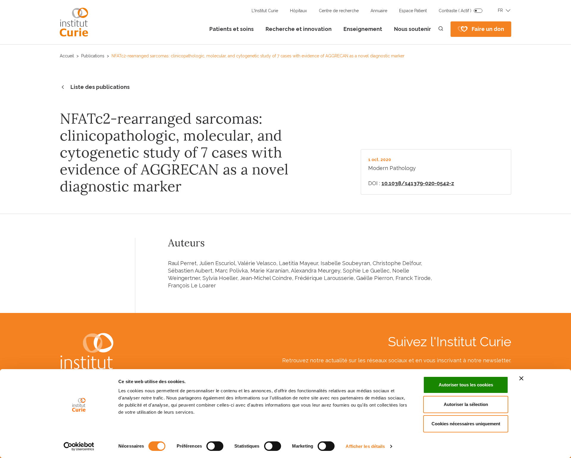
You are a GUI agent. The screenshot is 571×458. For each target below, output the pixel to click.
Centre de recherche (339, 10)
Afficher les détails (365, 446)
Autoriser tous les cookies (466, 384)
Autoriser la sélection (466, 404)
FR (500, 10)
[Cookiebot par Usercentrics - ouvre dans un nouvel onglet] (79, 446)
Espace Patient (413, 10)
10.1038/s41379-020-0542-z (418, 183)
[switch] (214, 446)
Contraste (455, 10)
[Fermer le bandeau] (521, 378)
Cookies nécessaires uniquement (466, 423)
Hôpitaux (298, 10)
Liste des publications (100, 87)
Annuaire (379, 10)
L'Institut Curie (265, 10)
